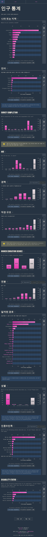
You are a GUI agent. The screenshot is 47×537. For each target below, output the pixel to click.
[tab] (44, 24)
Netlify (20, 529)
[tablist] (43, 30)
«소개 (19, 518)
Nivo (21, 527)
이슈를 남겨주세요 (30, 531)
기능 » (28, 518)
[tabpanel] (23, 42)
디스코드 (19, 532)
